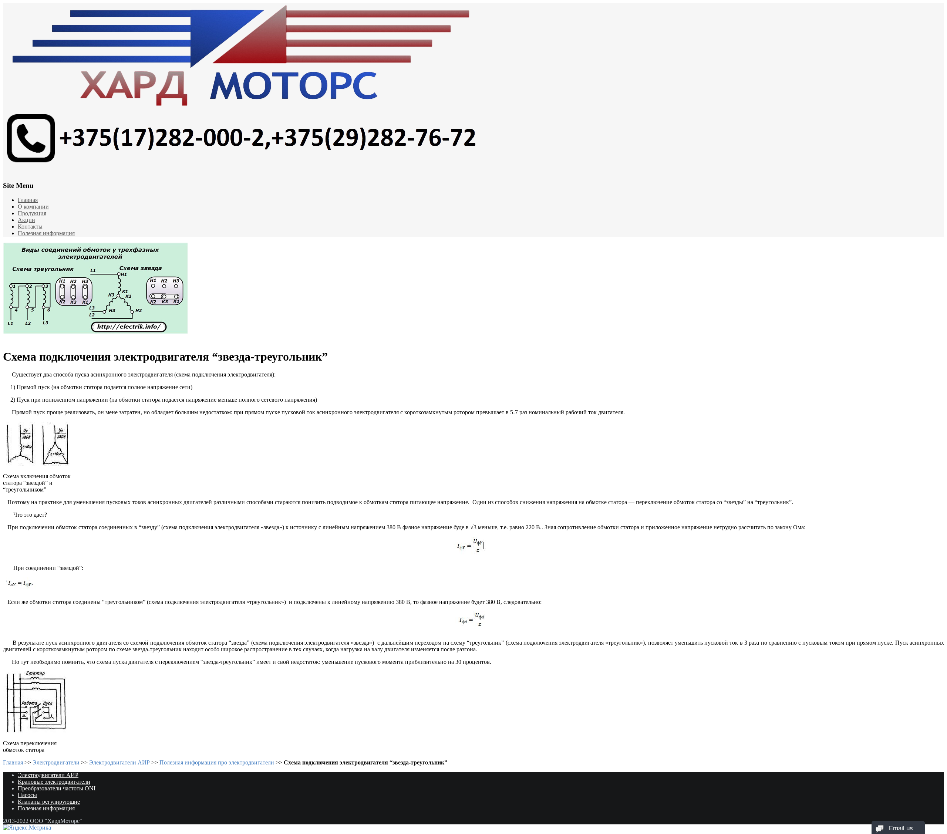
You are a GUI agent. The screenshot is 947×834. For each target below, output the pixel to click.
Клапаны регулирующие (49, 801)
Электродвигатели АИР (119, 762)
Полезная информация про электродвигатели (216, 762)
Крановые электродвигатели (54, 782)
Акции (26, 220)
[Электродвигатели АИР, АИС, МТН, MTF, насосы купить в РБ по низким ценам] (473, 86)
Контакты (30, 226)
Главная (28, 200)
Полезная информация (46, 233)
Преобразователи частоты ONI (56, 788)
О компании (33, 206)
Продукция (32, 213)
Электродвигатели (56, 762)
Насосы (27, 795)
